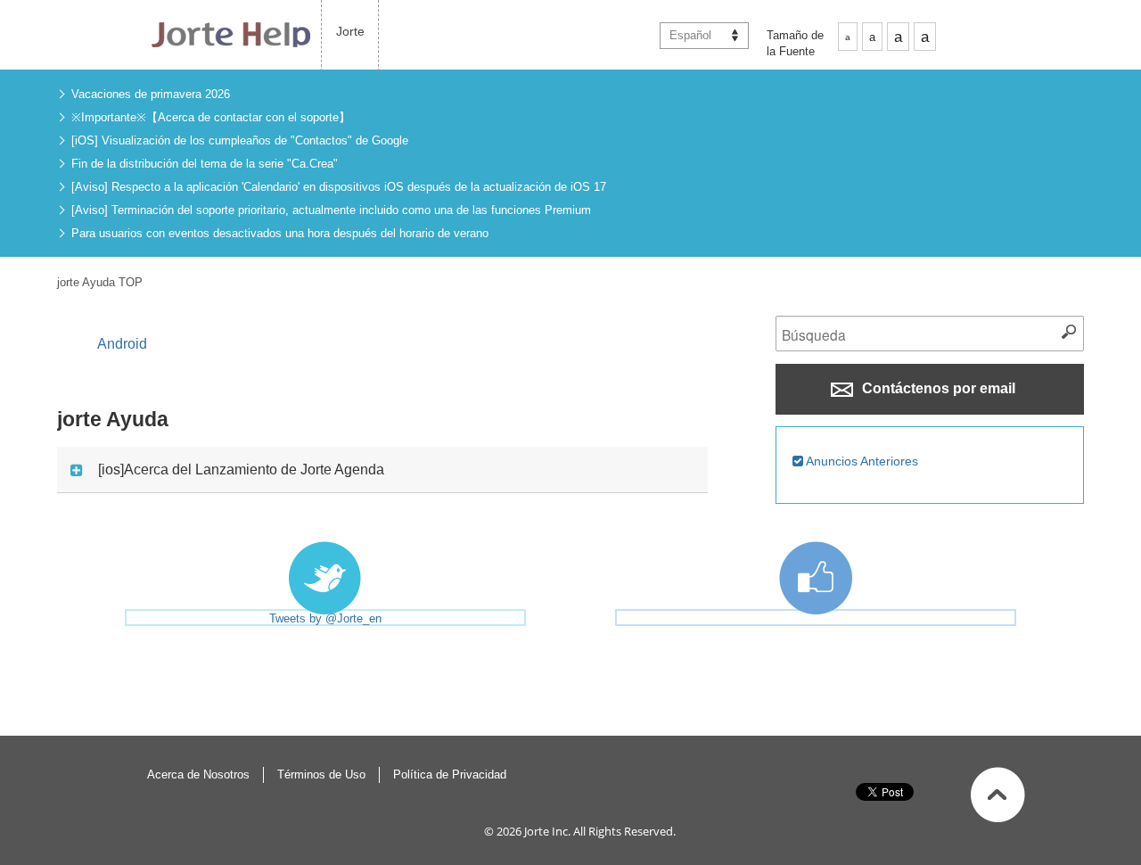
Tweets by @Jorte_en (325, 618)
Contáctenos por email (936, 388)
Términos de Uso (321, 774)
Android (122, 343)
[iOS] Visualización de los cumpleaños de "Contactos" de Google (239, 140)
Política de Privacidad (449, 774)
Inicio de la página (998, 794)
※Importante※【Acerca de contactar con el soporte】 (210, 117)
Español (690, 35)
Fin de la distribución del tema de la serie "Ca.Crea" (204, 163)
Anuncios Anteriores (860, 461)
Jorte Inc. (547, 831)
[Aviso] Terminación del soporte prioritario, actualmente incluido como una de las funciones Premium (331, 210)
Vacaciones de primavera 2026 (150, 94)
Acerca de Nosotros (198, 774)
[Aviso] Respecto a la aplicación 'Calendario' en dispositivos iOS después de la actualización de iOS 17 (338, 187)
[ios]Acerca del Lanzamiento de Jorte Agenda (241, 469)
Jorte (350, 31)
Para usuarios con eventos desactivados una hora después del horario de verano (279, 233)
